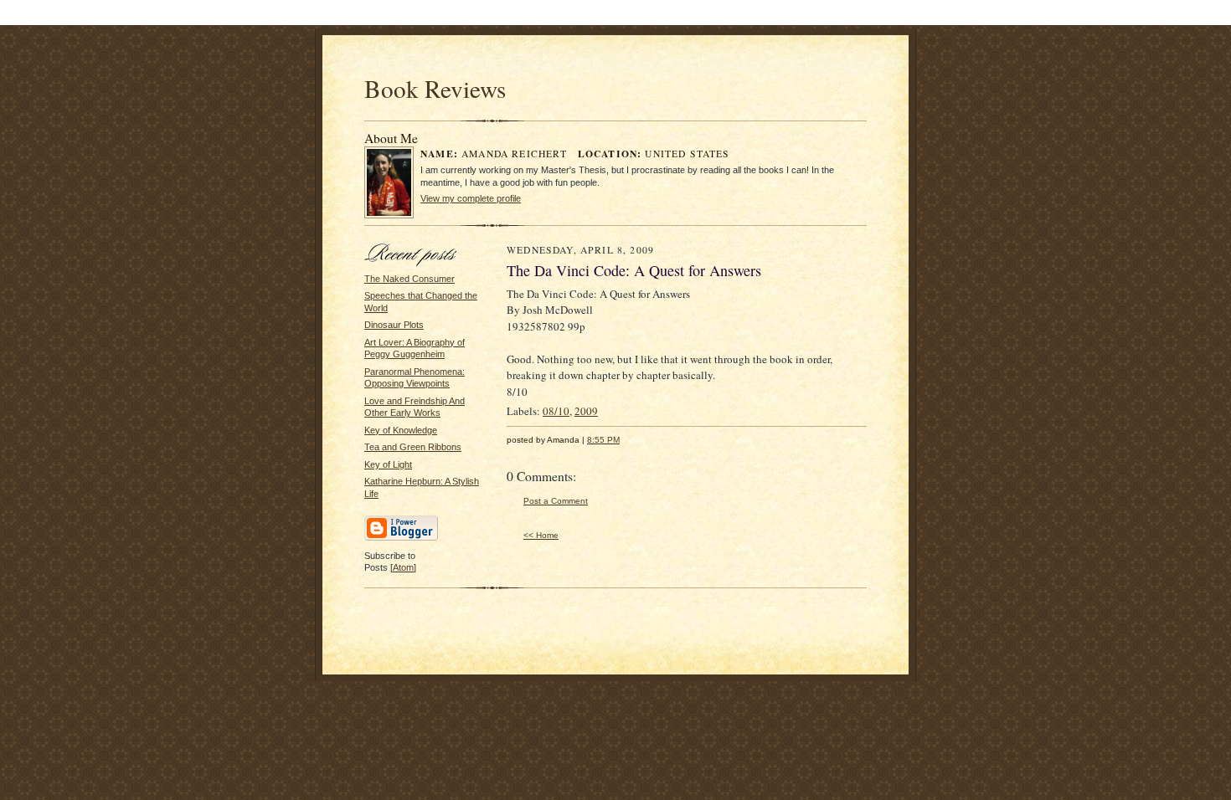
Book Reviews (435, 88)
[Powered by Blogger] (401, 538)
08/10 (556, 410)
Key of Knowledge (400, 430)
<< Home (541, 535)
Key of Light (388, 464)
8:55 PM (603, 439)
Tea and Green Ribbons (412, 447)
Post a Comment (555, 500)
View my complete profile (470, 198)
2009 (586, 410)
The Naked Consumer (409, 279)
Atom (403, 567)
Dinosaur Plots (394, 325)
